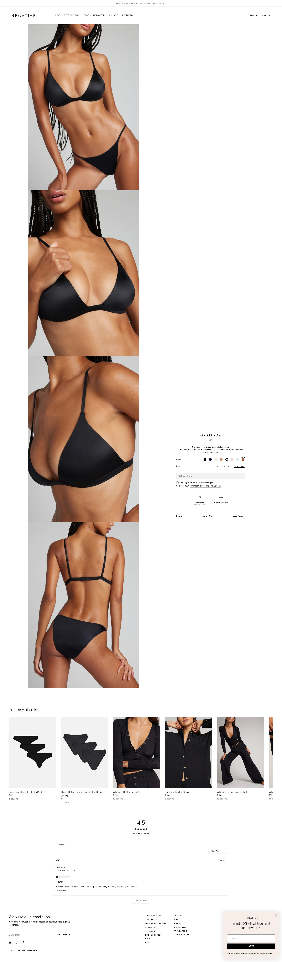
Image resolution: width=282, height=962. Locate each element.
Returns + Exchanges (155, 923)
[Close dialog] (275, 915)
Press (177, 919)
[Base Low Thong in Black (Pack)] (32, 752)
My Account (151, 927)
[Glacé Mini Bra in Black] (205, 459)
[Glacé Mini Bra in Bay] (215, 459)
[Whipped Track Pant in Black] (240, 752)
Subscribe (61, 935)
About (148, 939)
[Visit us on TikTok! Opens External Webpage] (17, 942)
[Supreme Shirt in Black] (188, 752)
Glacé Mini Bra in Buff (65, 870)
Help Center (151, 920)
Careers (178, 916)
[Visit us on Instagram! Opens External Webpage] (10, 942)
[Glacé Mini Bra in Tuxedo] (226, 459)
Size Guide (239, 466)
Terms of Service (182, 935)
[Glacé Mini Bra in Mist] (237, 459)
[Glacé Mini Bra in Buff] (221, 459)
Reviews (178, 923)
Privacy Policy (181, 931)
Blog (147, 943)
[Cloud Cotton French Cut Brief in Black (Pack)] (84, 752)
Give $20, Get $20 (153, 935)
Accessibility (180, 927)
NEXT (251, 946)
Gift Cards (150, 931)
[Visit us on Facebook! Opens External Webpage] (23, 942)
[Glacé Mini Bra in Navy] (210, 459)
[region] (141, 3)
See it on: (129, 32)
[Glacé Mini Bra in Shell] (232, 459)
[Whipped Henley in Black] (136, 752)
